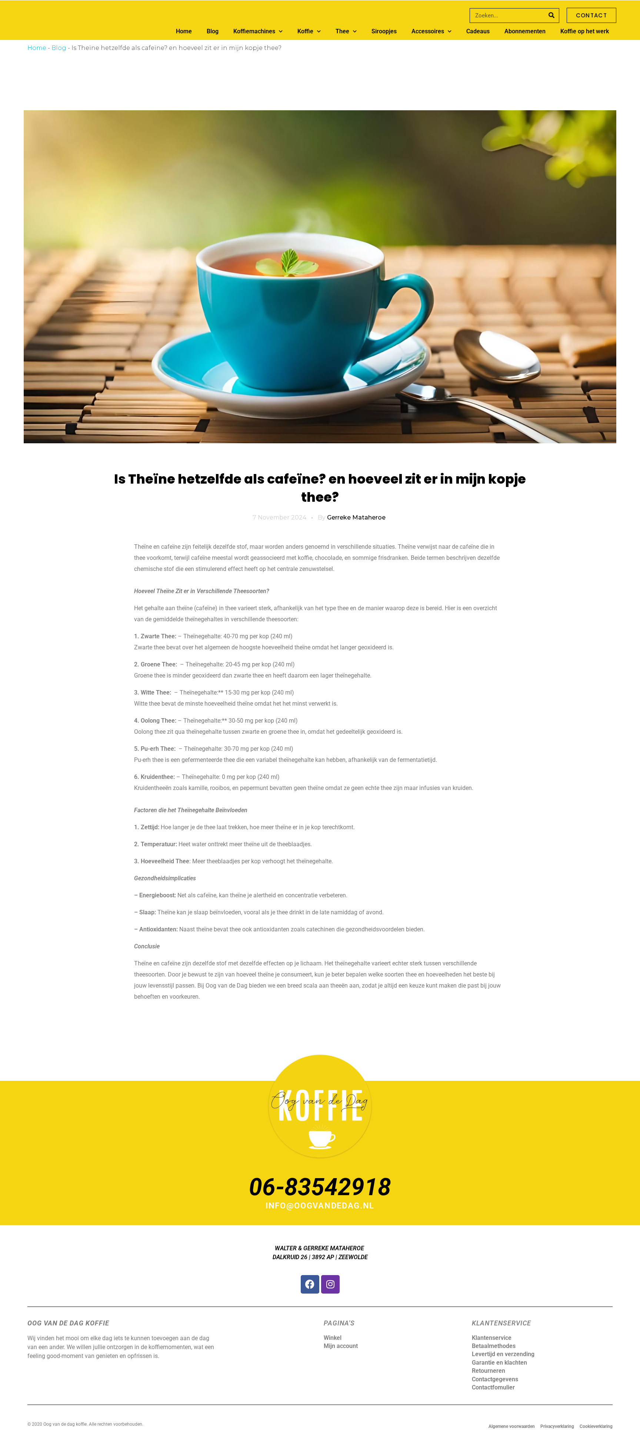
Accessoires (427, 31)
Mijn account (341, 1345)
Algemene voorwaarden (512, 1426)
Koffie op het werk (584, 31)
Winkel (332, 1337)
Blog (213, 31)
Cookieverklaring (596, 1426)
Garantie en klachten (499, 1362)
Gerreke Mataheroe (356, 517)
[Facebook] (310, 1284)
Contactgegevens (495, 1379)
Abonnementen (525, 31)
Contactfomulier (493, 1387)
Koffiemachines (254, 31)
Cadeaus (478, 31)
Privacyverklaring (557, 1426)
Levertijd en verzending (503, 1354)
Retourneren (488, 1370)
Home (184, 31)
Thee (342, 31)
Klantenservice (491, 1337)
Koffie (305, 31)
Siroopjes (384, 31)
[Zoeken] (551, 16)
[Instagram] (330, 1284)
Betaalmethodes (494, 1345)
